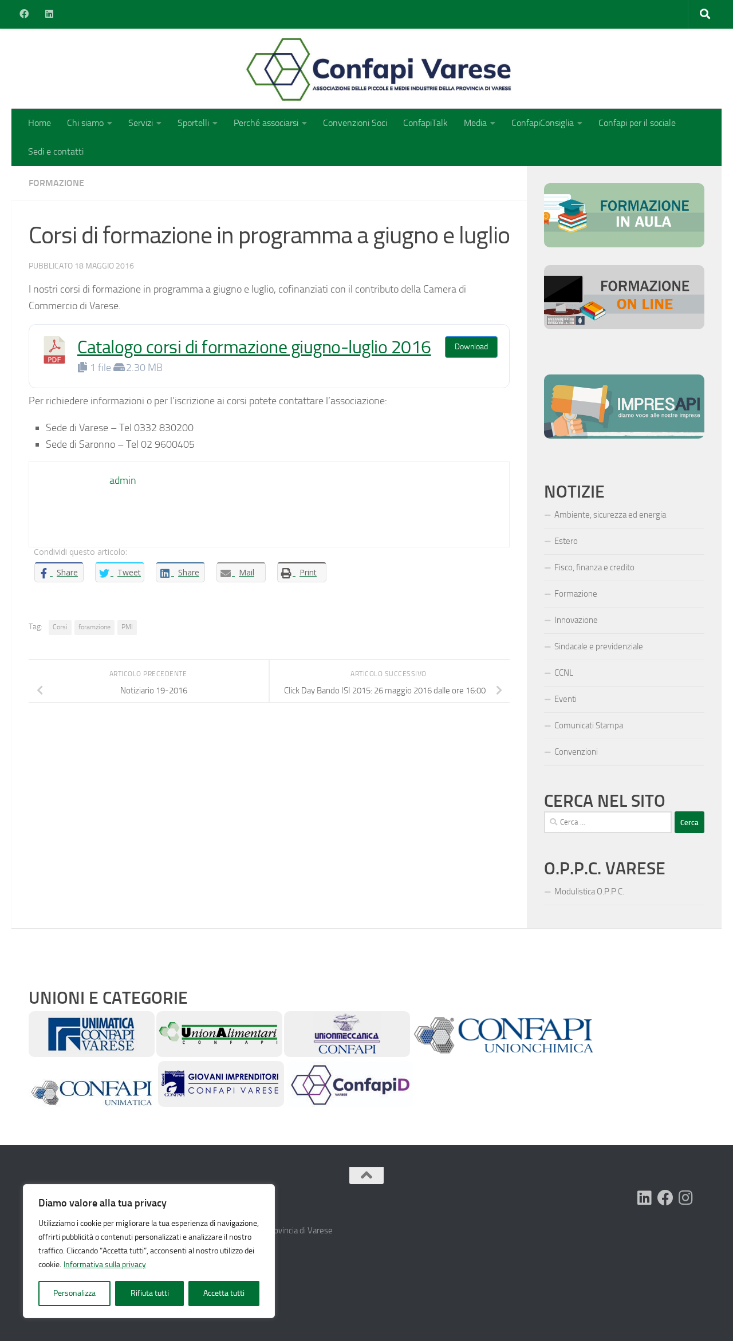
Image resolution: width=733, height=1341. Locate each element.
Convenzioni (576, 752)
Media (475, 122)
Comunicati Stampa (588, 725)
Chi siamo (85, 122)
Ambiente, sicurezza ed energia (610, 515)
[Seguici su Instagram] (686, 1198)
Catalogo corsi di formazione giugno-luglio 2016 (254, 347)
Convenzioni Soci (355, 122)
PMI (127, 627)
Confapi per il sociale (637, 122)
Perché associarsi (266, 122)
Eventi (565, 699)
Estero (566, 541)
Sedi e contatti (56, 151)
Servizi (140, 122)
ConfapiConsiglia (542, 122)
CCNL (563, 673)
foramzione (94, 627)
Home (39, 122)
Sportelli (193, 122)
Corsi (60, 627)
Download (471, 347)
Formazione (56, 183)
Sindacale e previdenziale (598, 646)
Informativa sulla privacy (105, 1264)
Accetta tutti (224, 1293)
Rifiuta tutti (150, 1293)
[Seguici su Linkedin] (645, 1198)
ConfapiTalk (425, 122)
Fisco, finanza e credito (594, 567)
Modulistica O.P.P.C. (589, 891)
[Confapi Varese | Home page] (266, 68)
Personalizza (74, 1293)
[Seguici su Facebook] (665, 1198)
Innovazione (576, 620)
